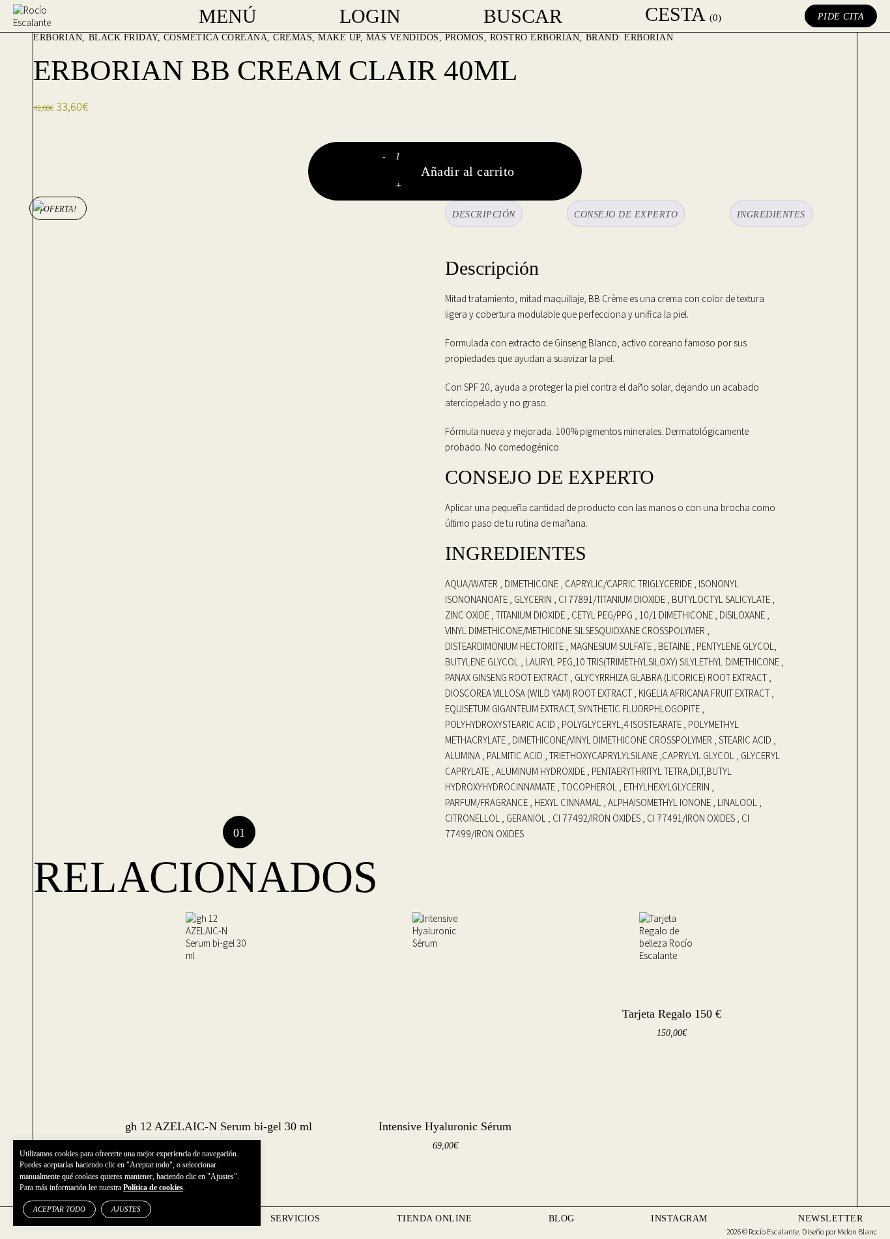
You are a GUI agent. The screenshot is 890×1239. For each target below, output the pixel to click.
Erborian (57, 37)
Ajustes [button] (126, 1209)
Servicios (295, 1218)
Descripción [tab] (483, 214)
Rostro (509, 37)
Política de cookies (153, 1187)
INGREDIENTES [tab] (771, 214)
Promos (464, 37)
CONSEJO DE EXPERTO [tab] (626, 214)
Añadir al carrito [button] (653, 1066)
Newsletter (830, 1218)
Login (370, 16)
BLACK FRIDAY (123, 37)
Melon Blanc (857, 1231)
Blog (562, 1218)
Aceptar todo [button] (59, 1209)
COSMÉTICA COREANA (216, 37)
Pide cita (841, 16)
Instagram (679, 1218)
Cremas (292, 37)
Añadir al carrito (468, 171)
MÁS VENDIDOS (402, 37)
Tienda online (434, 1218)
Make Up (339, 37)
